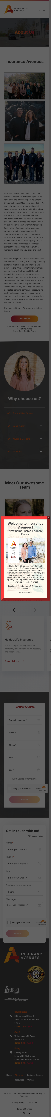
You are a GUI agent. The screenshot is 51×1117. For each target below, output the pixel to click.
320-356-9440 (25, 592)
